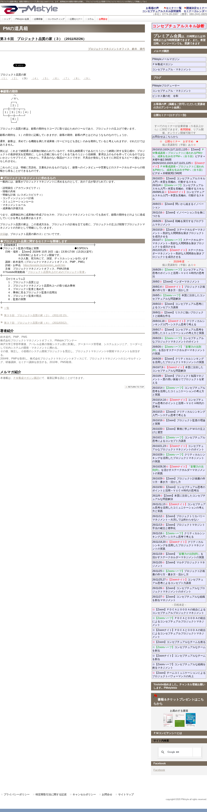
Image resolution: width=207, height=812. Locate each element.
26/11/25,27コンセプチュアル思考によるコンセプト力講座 (177, 581)
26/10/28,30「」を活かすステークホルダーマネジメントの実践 (178, 470)
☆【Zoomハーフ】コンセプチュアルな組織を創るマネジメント (179, 666)
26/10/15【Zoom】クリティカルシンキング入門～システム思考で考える (178, 413)
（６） (56, 78)
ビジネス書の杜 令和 (170, 96)
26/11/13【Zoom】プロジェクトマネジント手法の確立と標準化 (178, 526)
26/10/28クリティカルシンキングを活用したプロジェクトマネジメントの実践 (178, 458)
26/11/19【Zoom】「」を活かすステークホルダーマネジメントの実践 (178, 555)
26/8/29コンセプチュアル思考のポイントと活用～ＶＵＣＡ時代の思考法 (178, 273)
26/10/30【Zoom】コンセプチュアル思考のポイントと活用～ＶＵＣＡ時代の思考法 (178, 489)
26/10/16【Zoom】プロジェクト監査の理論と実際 (178, 422)
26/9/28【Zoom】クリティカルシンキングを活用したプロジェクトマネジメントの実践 (178, 360)
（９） (87, 78)
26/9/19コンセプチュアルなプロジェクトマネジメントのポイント (178, 340)
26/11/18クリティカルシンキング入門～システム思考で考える (178, 535)
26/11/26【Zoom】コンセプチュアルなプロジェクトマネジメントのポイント (178, 590)
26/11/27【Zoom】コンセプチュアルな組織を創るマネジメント (178, 598)
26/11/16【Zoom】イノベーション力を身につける (178, 214)
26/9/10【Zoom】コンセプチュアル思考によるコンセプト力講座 (178, 306)
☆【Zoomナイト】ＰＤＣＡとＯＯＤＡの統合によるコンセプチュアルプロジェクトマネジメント (179, 633)
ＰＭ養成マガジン (179, 64)
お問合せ (107, 794)
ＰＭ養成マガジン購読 (26, 378)
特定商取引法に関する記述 (51, 794)
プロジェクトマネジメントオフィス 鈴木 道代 (116, 49)
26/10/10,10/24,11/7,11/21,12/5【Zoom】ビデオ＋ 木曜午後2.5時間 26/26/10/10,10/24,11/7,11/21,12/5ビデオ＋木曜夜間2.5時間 (179, 161)
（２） (14, 78)
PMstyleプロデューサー (177, 85)
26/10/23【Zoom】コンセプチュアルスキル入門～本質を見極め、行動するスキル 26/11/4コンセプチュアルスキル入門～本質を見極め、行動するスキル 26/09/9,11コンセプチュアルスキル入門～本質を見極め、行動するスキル (178, 188)
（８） (77, 78)
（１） (4, 78)
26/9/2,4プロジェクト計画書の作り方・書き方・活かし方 (178, 288)
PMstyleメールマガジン (177, 59)
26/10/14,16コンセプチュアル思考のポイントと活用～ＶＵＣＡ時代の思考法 (178, 403)
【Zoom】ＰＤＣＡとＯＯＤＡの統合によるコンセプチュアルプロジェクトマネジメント (179, 611)
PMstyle (46, 9)
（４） (35, 78)
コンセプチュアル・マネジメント (179, 69)
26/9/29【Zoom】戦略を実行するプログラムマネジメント (178, 223)
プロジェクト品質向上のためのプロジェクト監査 (56, 272)
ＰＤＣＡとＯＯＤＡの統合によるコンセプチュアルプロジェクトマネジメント (179, 621)
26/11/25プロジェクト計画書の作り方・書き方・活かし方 (178, 573)
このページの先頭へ (135, 387)
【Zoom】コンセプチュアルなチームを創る (179, 642)
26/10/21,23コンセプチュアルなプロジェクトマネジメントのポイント (178, 448)
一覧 (6, 308)
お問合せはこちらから (165, 136)
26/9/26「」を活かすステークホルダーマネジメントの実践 (178, 350)
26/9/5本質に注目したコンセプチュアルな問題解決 (178, 297)
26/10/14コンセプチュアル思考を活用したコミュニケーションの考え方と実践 (178, 391)
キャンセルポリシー (84, 794)
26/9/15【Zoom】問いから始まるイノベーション (178, 206)
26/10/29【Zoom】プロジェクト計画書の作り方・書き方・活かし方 (178, 480)
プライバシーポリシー (17, 794)
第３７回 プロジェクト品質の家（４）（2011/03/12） (36, 322)
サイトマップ (126, 794)
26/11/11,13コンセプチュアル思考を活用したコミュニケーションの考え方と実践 (179, 507)
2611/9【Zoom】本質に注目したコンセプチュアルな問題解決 (178, 497)
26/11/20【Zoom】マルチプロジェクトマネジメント (178, 564)
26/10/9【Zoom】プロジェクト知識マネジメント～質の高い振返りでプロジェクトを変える (178, 379)
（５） (45, 78)
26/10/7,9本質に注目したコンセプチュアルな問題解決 (177, 369)
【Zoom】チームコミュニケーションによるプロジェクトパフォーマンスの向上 (179, 674)
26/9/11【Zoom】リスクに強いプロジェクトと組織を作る (177, 314)
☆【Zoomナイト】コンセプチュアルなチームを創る (179, 657)
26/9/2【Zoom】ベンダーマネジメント (179, 281)
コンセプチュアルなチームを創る (179, 649)
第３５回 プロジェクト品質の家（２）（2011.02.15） (36, 315)
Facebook (159, 770)
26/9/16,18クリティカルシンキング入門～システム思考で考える (178, 323)
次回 (2, 234)
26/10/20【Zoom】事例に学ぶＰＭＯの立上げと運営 (178, 431)
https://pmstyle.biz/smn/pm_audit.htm (44, 265)
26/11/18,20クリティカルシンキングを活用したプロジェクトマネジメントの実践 (178, 545)
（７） (66, 78)
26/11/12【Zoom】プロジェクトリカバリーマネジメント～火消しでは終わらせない (179, 518)
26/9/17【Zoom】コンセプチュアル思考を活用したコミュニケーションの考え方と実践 (178, 331)
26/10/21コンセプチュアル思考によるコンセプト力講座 (178, 439)
